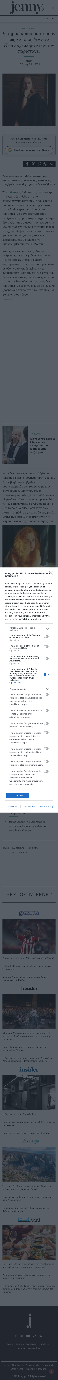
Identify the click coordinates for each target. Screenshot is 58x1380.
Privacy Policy (46, 806)
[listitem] (29, 629)
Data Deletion (11, 806)
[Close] (52, 574)
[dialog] (29, 690)
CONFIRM (17, 795)
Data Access (29, 806)
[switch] (46, 636)
